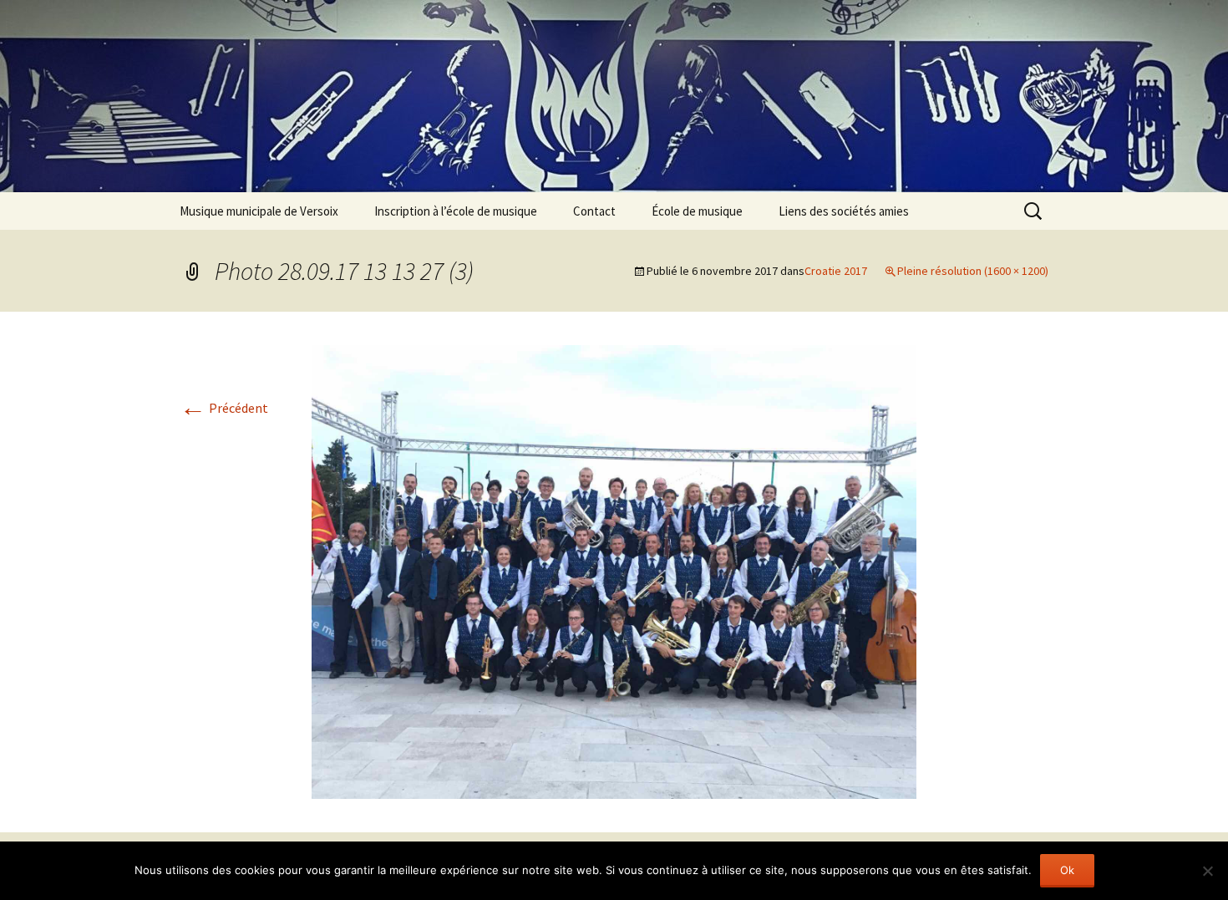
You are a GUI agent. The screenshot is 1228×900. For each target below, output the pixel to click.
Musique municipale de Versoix (259, 211)
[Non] (1207, 870)
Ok (1067, 870)
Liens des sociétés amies (844, 211)
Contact (594, 211)
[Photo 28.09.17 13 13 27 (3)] (614, 570)
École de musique (697, 211)
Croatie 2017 (835, 270)
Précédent (224, 407)
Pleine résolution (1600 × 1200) (972, 270)
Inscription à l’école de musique (455, 211)
